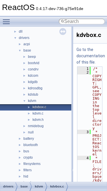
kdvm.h (38, 120)
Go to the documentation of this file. (90, 55)
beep (32, 57)
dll (21, 31)
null (31, 132)
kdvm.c (38, 113)
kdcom (33, 76)
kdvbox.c (39, 107)
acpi (26, 44)
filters (27, 170)
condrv (33, 69)
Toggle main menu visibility (7, 21)
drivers (24, 38)
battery (28, 139)
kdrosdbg (35, 88)
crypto (28, 157)
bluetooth (30, 145)
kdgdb (33, 82)
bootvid (33, 63)
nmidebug (36, 126)
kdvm (32, 101)
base (27, 50)
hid (25, 176)
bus (26, 151)
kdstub (33, 94)
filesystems (32, 164)
